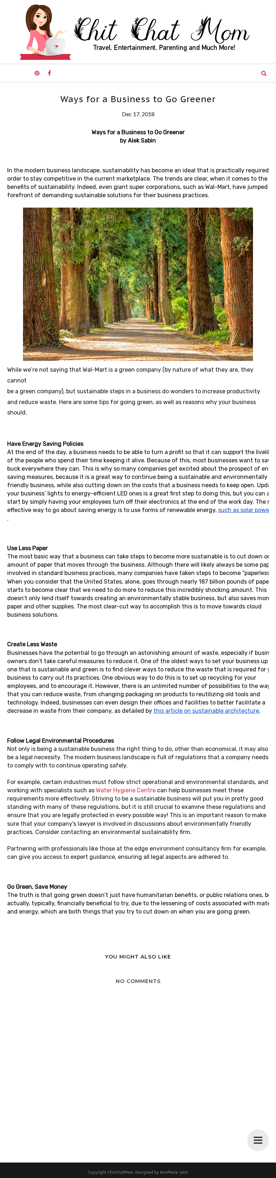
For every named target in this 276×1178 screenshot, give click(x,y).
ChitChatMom (120, 1172)
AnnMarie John (174, 1172)
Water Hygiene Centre (126, 790)
